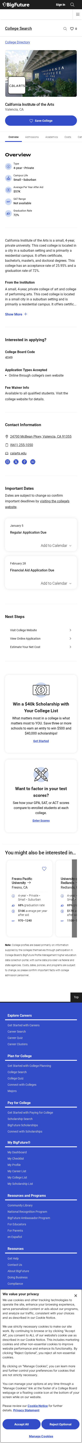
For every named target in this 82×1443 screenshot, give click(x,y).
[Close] (75, 1295)
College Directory (17, 42)
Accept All (21, 1424)
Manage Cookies (41, 1436)
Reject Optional (60, 1424)
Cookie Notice (38, 1406)
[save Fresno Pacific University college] (44, 868)
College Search (18, 28)
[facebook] (24, 461)
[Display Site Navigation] (77, 14)
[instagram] (7, 461)
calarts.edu (18, 453)
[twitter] (16, 461)
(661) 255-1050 (21, 445)
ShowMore (13, 314)
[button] (7, 898)
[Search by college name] (65, 28)
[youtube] (32, 461)
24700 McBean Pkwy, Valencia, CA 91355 (40, 437)
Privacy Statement (26, 1410)
